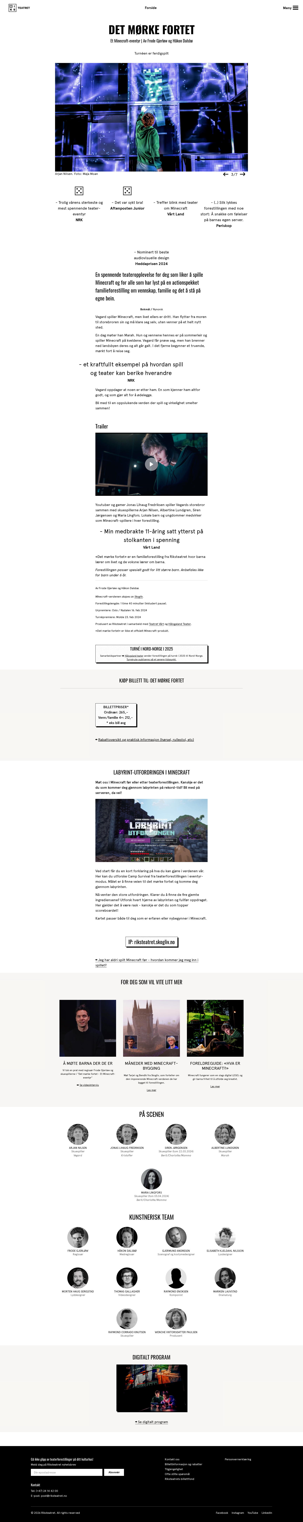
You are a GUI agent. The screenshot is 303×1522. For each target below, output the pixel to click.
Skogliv (138, 596)
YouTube (253, 1512)
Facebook (222, 1512)
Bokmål (145, 309)
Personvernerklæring (238, 1459)
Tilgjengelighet (174, 1469)
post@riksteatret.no (54, 1495)
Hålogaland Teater (179, 624)
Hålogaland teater (134, 656)
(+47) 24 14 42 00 (47, 1491)
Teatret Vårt (156, 624)
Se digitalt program (153, 1422)
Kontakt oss (172, 1459)
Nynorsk (158, 309)
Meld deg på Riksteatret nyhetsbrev (53, 1464)
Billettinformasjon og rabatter (183, 1464)
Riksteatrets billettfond (179, 1479)
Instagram (238, 1512)
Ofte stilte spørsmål (177, 1474)
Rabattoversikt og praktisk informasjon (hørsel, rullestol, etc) (146, 739)
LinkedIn (267, 1512)
